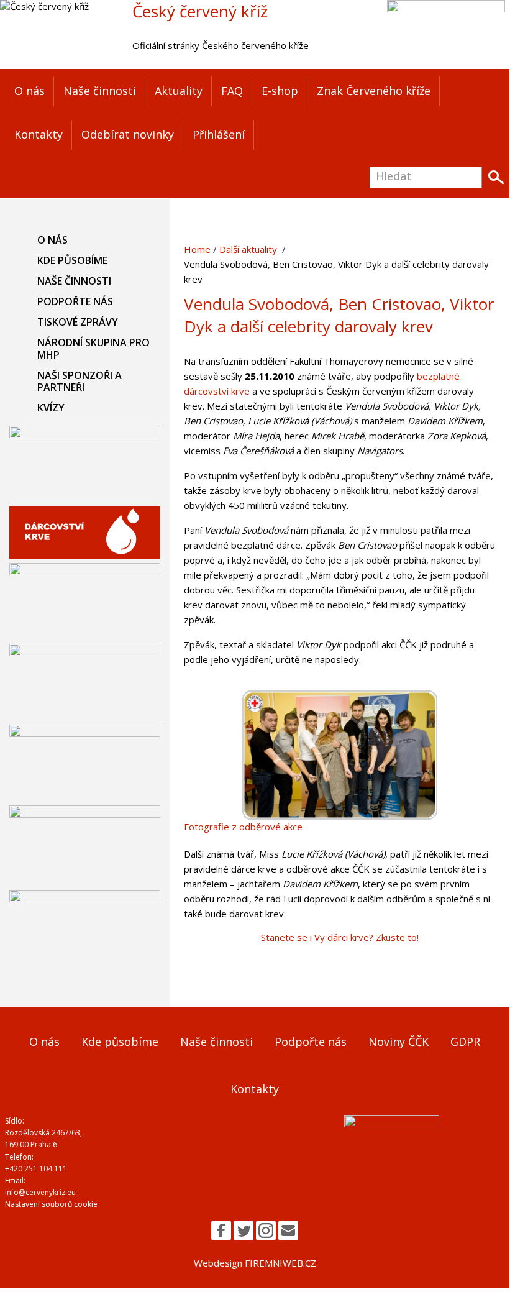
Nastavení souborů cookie (51, 1204)
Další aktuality (248, 249)
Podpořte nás (75, 301)
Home (197, 249)
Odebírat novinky (127, 134)
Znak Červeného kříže (373, 90)
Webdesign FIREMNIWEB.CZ (255, 1263)
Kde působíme (72, 260)
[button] (221, 1230)
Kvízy (51, 408)
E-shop (280, 90)
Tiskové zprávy (77, 322)
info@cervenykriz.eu (40, 1192)
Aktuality (179, 90)
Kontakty (38, 134)
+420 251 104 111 (36, 1168)
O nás (29, 90)
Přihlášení (219, 134)
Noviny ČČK (398, 1041)
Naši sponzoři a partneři (79, 381)
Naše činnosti (99, 90)
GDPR (465, 1041)
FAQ (232, 90)
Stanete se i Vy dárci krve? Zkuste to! (340, 937)
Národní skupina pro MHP (93, 348)
